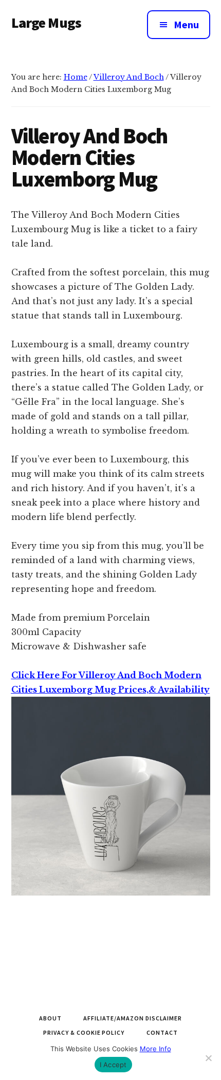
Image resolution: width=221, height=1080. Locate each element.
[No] (208, 1058)
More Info (155, 1049)
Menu (186, 24)
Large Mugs (46, 22)
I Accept (113, 1064)
